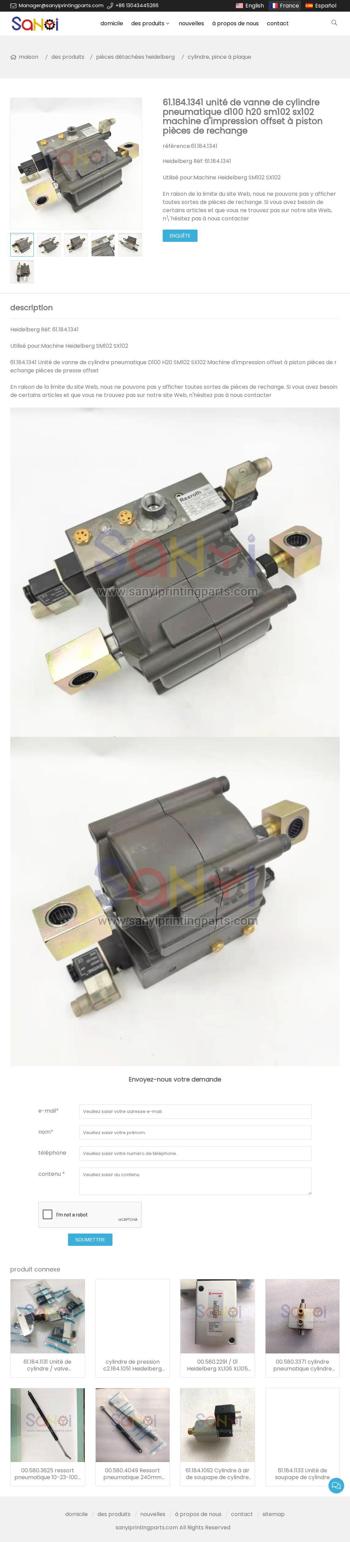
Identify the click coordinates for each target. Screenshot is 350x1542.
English (254, 6)
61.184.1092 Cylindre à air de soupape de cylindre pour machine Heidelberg (218, 1474)
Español (325, 6)
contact (278, 23)
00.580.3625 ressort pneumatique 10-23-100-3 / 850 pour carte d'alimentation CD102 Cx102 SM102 (47, 1474)
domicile (111, 23)
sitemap (273, 1514)
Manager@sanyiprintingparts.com (61, 5)
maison (28, 57)
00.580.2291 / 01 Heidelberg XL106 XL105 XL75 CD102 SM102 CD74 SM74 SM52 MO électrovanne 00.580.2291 (217, 1365)
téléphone (52, 1153)
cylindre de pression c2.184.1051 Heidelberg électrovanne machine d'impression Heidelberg (132, 1365)
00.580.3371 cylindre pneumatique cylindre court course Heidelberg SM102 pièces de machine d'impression (302, 1365)
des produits (147, 23)
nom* (45, 1132)
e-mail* (48, 1111)
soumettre (90, 1239)
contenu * (51, 1174)
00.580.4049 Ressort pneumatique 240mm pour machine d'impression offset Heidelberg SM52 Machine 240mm (132, 1474)
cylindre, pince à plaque (219, 57)
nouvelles (191, 23)
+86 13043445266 (137, 5)
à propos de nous (235, 23)
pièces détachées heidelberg (135, 57)
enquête (180, 235)
